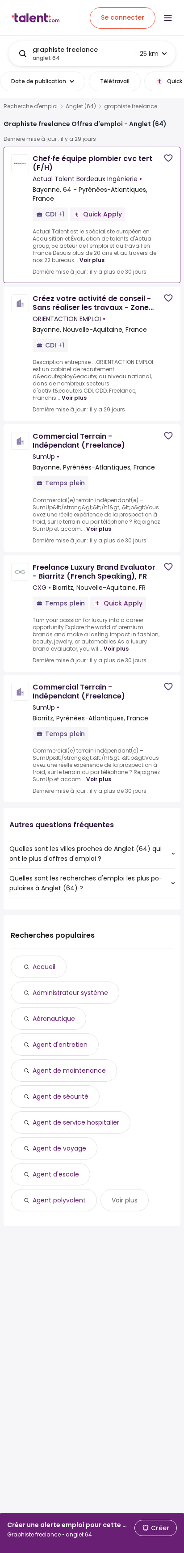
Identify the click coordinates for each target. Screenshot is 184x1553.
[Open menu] (168, 18)
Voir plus (92, 260)
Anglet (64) (81, 106)
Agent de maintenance (69, 1070)
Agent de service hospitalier (76, 1122)
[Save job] (168, 158)
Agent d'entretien (60, 1044)
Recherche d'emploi (31, 106)
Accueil (44, 966)
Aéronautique (54, 1018)
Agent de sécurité (60, 1096)
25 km (149, 53)
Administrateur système (70, 992)
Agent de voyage (59, 1148)
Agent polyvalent (59, 1200)
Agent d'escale (56, 1174)
